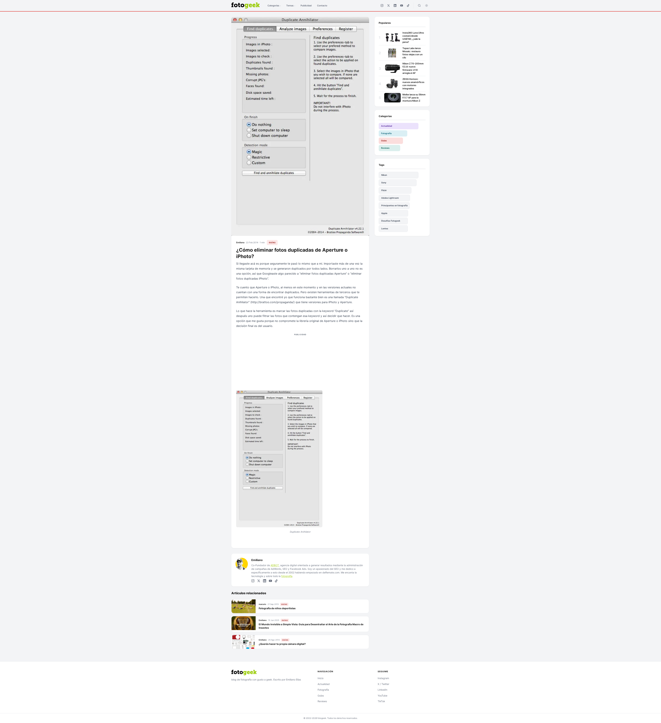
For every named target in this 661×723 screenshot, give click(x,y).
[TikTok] (408, 5)
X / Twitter (383, 684)
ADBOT (275, 565)
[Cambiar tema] (426, 5)
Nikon (384, 175)
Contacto (322, 5)
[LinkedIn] (395, 5)
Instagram (383, 678)
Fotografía (386, 133)
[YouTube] (401, 5)
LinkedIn (382, 689)
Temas (289, 5)
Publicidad (306, 5)
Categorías (273, 5)
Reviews (385, 148)
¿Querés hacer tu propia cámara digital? (282, 643)
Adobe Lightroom (390, 198)
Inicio (320, 678)
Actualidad (386, 126)
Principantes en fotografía (394, 205)
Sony (383, 182)
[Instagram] (382, 5)
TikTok (381, 701)
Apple (384, 213)
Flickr (384, 190)
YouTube (382, 695)
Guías (272, 242)
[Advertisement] (300, 361)
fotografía (286, 576)
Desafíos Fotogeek (390, 220)
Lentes (384, 228)
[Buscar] (419, 5)
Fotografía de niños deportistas (277, 608)
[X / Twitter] (388, 5)
